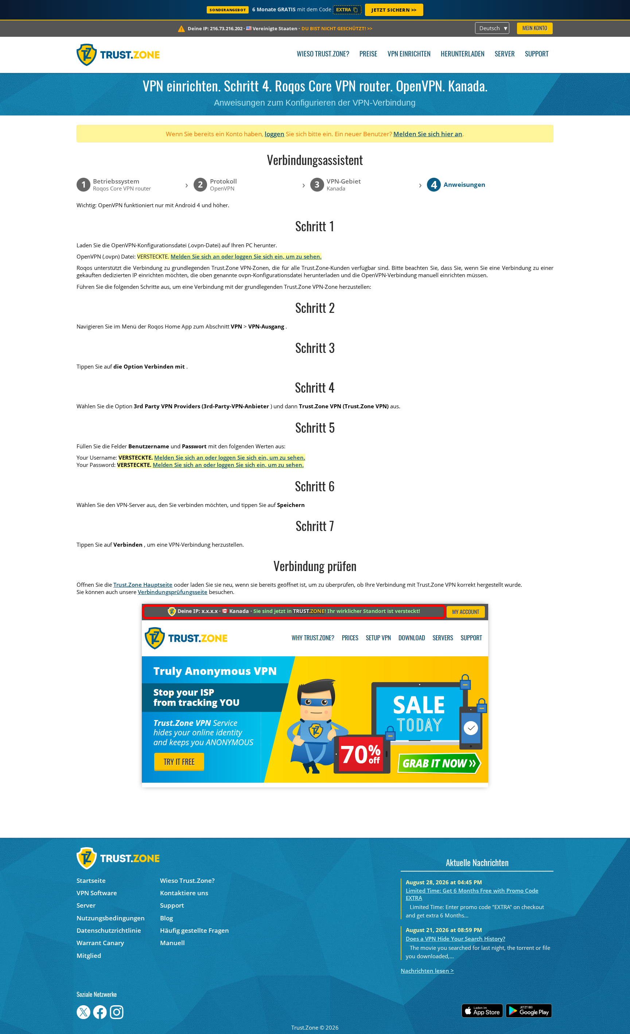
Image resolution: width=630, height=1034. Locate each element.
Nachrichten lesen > (427, 970)
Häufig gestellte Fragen (194, 930)
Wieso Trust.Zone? (323, 54)
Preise (368, 54)
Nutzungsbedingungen (111, 918)
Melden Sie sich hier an (427, 134)
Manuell (172, 943)
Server (505, 54)
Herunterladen (463, 54)
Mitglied (89, 955)
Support (537, 54)
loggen (274, 134)
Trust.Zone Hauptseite (142, 584)
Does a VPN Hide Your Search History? (455, 938)
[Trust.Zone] (118, 54)
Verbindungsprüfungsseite (172, 591)
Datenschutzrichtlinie (109, 930)
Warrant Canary (100, 943)
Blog (166, 918)
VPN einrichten (409, 54)
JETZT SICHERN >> (394, 10)
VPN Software (97, 893)
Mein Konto (534, 28)
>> (337, 28)
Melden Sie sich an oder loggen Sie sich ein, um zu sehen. (246, 256)
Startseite (91, 880)
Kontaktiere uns (184, 893)
